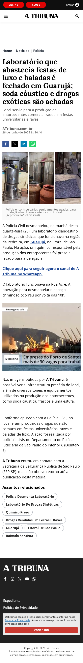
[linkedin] (24, 144)
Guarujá (37, 242)
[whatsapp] (32, 144)
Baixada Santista (19, 536)
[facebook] (5, 144)
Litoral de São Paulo (44, 528)
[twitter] (14, 144)
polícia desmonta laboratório (30, 496)
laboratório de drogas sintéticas (32, 504)
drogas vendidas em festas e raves (34, 520)
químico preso (17, 512)
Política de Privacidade (17, 620)
